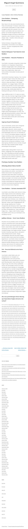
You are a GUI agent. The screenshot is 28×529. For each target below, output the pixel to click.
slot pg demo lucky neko (7, 335)
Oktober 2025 (5, 404)
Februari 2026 (5, 397)
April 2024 (4, 435)
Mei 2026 (4, 392)
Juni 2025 (4, 411)
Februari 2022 (5, 474)
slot (2, 497)
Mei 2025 (4, 412)
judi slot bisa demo (8, 325)
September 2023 (5, 447)
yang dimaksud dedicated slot (18, 337)
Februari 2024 (5, 438)
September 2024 (5, 426)
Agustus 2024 (4, 428)
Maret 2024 (4, 436)
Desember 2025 (5, 400)
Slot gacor (4, 517)
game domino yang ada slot (13, 321)
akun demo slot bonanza (7, 306)
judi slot (3, 483)
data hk (3, 490)
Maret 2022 (4, 473)
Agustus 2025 (4, 407)
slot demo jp (12, 332)
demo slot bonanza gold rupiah (11, 316)
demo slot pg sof (16, 320)
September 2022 (5, 467)
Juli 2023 (3, 450)
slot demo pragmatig (20, 334)
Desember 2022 (5, 462)
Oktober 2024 (5, 424)
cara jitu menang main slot (12, 313)
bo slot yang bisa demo (14, 311)
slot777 (3, 514)
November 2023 (5, 443)
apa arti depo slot (5, 308)
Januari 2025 (4, 419)
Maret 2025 (4, 416)
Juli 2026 (3, 390)
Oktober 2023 (5, 445)
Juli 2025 (3, 409)
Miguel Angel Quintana (14, 3)
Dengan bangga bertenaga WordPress (16, 526)
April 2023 (4, 455)
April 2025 (4, 414)
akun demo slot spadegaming (19, 306)
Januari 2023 (4, 461)
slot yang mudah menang (18, 335)
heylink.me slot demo (14, 323)
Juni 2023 (4, 452)
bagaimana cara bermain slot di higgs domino (11, 309)
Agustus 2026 (4, 388)
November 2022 (5, 464)
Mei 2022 (4, 469)
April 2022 (4, 471)
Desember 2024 (5, 421)
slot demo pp (12, 334)
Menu (14, 9)
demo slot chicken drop (9, 318)
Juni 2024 (4, 431)
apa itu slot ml (21, 308)
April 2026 (4, 393)
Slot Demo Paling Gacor (14, 304)
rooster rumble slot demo (13, 328)
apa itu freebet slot (14, 308)
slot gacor (4, 493)
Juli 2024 (3, 430)
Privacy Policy (4, 526)
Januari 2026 (4, 399)
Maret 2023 (4, 457)
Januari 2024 (4, 440)
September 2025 (5, 406)
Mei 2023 (4, 454)
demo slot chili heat (19, 318)
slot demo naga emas (19, 332)
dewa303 (4, 500)
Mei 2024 (4, 433)
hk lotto (3, 486)
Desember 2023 (5, 442)
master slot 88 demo (12, 327)
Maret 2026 (4, 395)
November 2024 (5, 423)
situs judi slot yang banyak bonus (12, 330)
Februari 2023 (5, 459)
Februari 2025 (5, 418)
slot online (4, 507)
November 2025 (5, 402)
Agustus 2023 (4, 449)
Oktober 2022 (5, 466)
